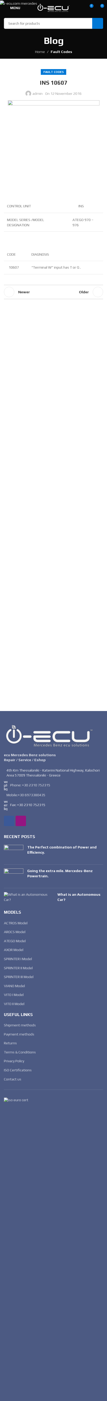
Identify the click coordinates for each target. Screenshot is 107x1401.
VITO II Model (14, 1004)
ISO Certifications (18, 1070)
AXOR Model (13, 950)
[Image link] (49, 735)
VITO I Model (14, 995)
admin (37, 93)
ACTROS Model (16, 923)
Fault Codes (61, 52)
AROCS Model (14, 932)
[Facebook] (9, 821)
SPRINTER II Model (18, 968)
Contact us (12, 1079)
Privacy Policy (14, 1061)
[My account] (79, 8)
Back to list (53, 292)
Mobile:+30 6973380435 (25, 795)
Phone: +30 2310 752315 (30, 785)
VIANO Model (14, 986)
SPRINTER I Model (18, 959)
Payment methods (19, 1034)
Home (40, 52)
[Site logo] (53, 7)
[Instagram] (21, 821)
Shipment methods (20, 1025)
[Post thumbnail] (13, 852)
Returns (10, 1043)
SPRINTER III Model (19, 977)
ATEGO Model (15, 941)
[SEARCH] (97, 23)
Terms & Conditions (20, 1052)
